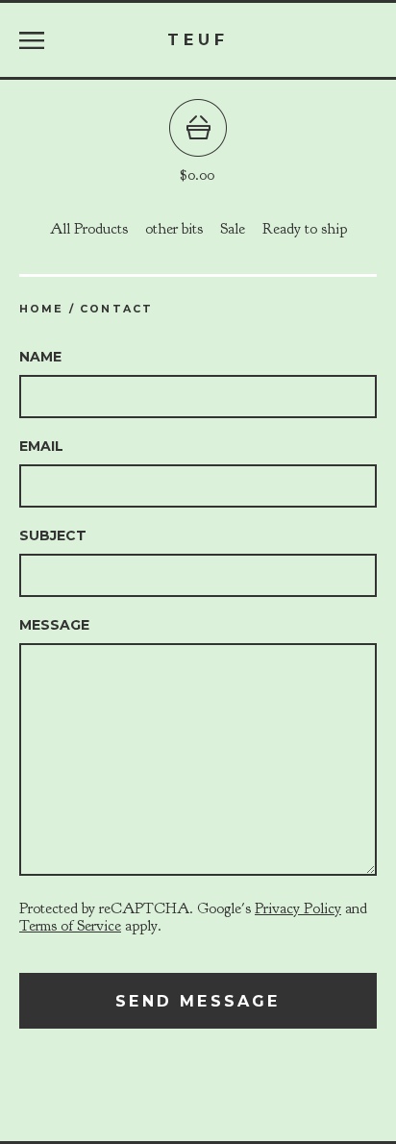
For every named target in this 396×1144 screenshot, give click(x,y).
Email (41, 446)
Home (41, 309)
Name (40, 356)
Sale (232, 228)
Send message (197, 1001)
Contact (116, 309)
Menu (31, 40)
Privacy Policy (298, 908)
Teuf (197, 39)
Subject (53, 535)
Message (54, 625)
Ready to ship (304, 228)
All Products (89, 228)
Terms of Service (70, 925)
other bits (174, 228)
